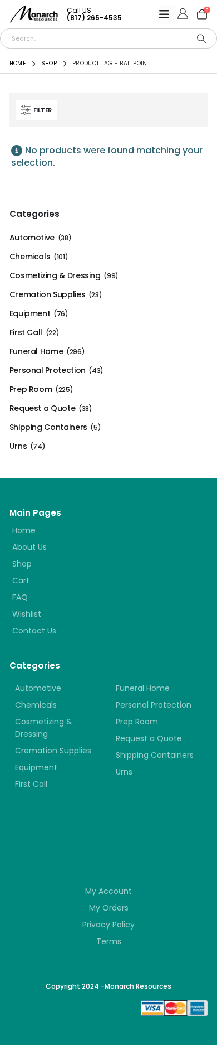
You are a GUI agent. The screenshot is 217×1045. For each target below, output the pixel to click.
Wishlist (26, 614)
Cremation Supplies (47, 294)
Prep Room (30, 389)
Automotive (32, 237)
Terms (108, 941)
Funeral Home (36, 351)
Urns (18, 446)
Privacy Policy (108, 924)
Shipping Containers (48, 427)
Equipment (30, 313)
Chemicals (30, 256)
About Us (29, 547)
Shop (22, 563)
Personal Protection (47, 370)
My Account (108, 891)
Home (24, 530)
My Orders (109, 907)
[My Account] (182, 14)
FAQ (20, 597)
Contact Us (34, 630)
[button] (36, 110)
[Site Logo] (33, 14)
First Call (25, 332)
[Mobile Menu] (167, 14)
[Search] (201, 38)
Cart (20, 580)
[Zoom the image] (76, 832)
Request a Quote (42, 408)
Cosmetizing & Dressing (55, 275)
